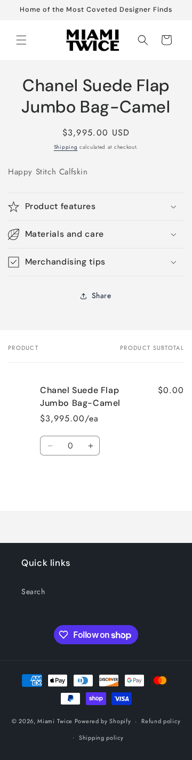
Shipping (66, 147)
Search (33, 591)
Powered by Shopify (103, 721)
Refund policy (160, 721)
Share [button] (101, 295)
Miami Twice (55, 721)
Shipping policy (101, 737)
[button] (21, 40)
